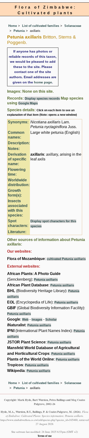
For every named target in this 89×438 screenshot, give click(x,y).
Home (12, 26)
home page (43, 82)
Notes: (14, 149)
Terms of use (44, 436)
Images (37, 319)
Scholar (51, 319)
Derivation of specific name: (17, 159)
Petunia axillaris (46, 279)
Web (25, 319)
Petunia (19, 31)
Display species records (42, 98)
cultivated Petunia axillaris (66, 259)
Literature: (17, 232)
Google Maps (28, 103)
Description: (19, 143)
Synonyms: (18, 122)
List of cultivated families (40, 26)
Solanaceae (72, 26)
